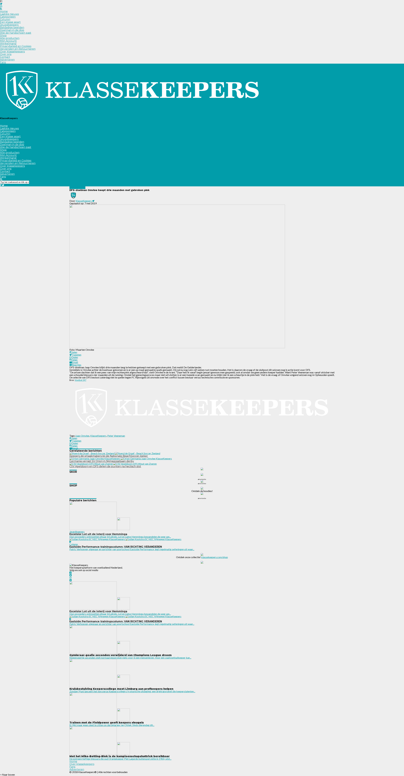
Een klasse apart (10, 22)
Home (4, 11)
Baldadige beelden (12, 27)
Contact (5, 56)
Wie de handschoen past (15, 32)
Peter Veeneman (116, 435)
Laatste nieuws (9, 14)
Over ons (5, 54)
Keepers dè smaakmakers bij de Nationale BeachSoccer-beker (108, 455)
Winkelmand (8, 43)
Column (5, 19)
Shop (3, 35)
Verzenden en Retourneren (18, 48)
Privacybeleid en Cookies (15, 46)
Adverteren (7, 59)
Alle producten (9, 38)
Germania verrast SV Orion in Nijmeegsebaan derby (101, 461)
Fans (3, 62)
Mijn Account (8, 40)
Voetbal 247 (80, 380)
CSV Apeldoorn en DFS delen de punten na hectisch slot (105, 466)
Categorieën (8, 16)
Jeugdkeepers (9, 24)
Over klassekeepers (12, 51)
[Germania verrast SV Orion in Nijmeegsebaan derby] (120, 458)
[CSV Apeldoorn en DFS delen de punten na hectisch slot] (113, 463)
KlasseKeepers (84, 200)
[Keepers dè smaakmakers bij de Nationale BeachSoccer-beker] (114, 453)
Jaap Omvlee (82, 435)
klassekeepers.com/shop (214, 557)
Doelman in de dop (12, 30)
